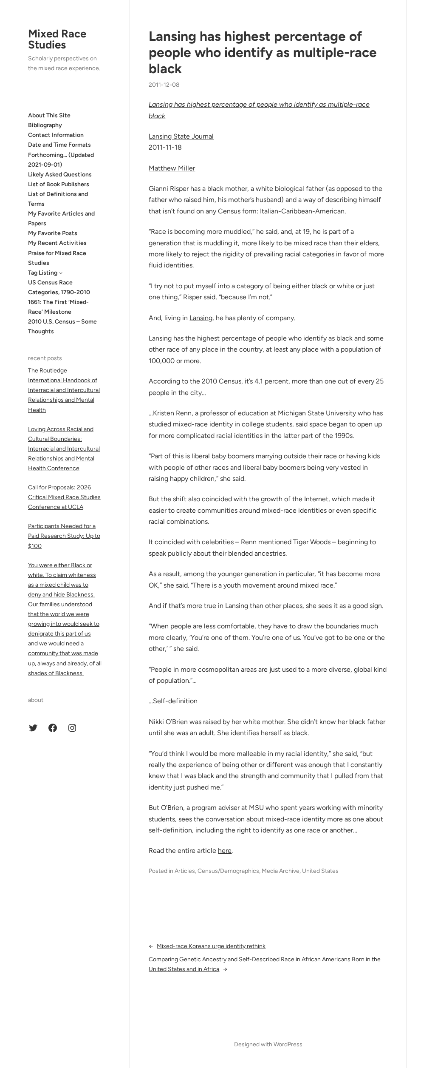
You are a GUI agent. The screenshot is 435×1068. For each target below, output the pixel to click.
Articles (185, 871)
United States (320, 871)
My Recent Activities (57, 243)
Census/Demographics (228, 871)
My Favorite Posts (52, 233)
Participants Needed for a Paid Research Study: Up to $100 (64, 536)
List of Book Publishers (58, 184)
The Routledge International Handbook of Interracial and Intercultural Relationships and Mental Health (64, 390)
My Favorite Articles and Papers (61, 218)
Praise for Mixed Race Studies (57, 258)
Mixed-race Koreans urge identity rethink (211, 946)
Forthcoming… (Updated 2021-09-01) (61, 159)
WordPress (288, 1044)
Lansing (200, 318)
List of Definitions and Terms (58, 198)
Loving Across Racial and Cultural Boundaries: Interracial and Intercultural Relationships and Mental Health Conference (64, 449)
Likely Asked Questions (60, 174)
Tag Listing (42, 272)
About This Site (49, 115)
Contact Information (56, 135)
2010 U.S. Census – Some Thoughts (62, 326)
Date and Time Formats (59, 144)
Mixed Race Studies (57, 39)
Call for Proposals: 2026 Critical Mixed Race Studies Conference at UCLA (64, 497)
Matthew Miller (172, 168)
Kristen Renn (172, 413)
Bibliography (45, 125)
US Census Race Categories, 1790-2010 (59, 287)
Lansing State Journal (181, 136)
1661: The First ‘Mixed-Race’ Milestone (58, 306)
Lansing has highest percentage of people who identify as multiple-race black (263, 52)
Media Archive (280, 871)
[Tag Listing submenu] (60, 272)
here (225, 850)
